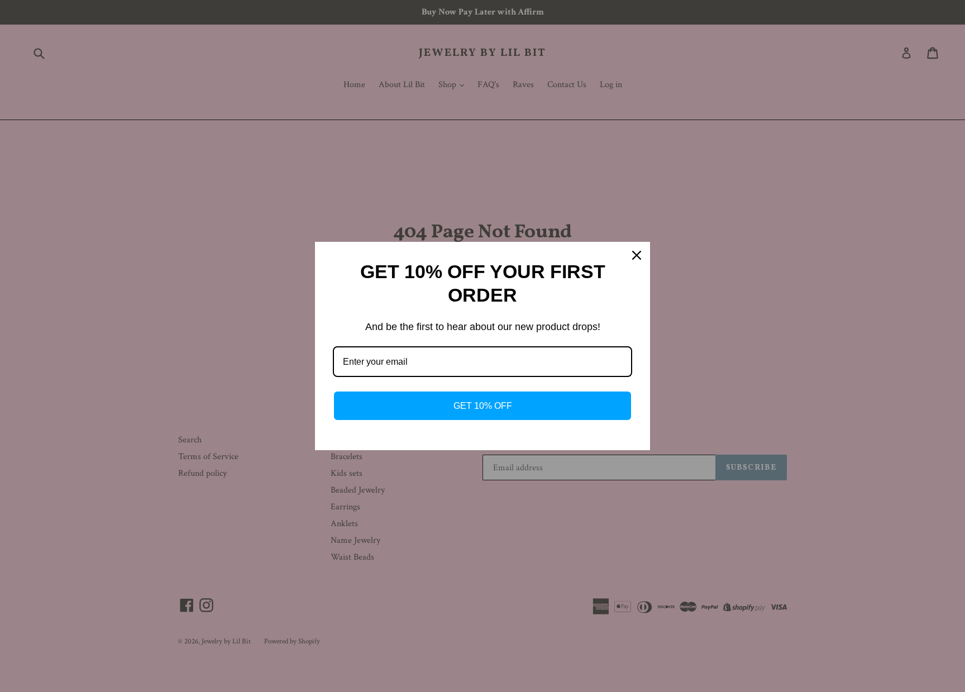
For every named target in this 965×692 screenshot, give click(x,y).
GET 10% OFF (482, 406)
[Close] (636, 255)
